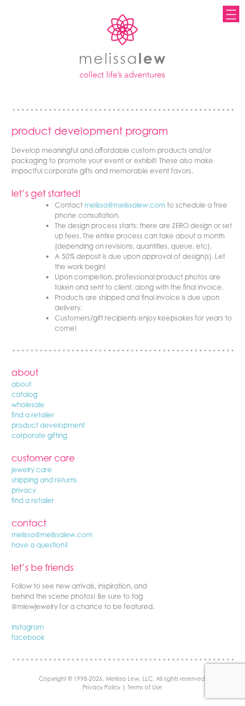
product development (48, 425)
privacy (23, 490)
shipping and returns (44, 480)
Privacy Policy (101, 687)
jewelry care (31, 469)
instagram (27, 627)
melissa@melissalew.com (124, 205)
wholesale (27, 404)
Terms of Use (145, 687)
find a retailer (32, 415)
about (21, 384)
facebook (27, 637)
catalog (24, 394)
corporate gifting (39, 435)
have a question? (39, 545)
